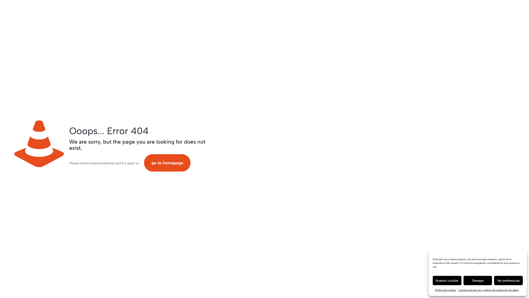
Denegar (478, 280)
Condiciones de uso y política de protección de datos (488, 290)
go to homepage (167, 162)
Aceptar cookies (447, 280)
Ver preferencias (508, 280)
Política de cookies (445, 290)
